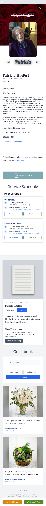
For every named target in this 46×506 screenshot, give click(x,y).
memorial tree (28, 157)
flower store (19, 160)
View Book (10, 310)
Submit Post (23, 377)
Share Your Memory (14, 341)
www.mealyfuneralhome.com (14, 141)
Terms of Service (29, 496)
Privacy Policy (17, 496)
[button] (23, 401)
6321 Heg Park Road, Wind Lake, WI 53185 (24, 210)
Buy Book (22, 310)
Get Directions (13, 214)
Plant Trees (32, 214)
